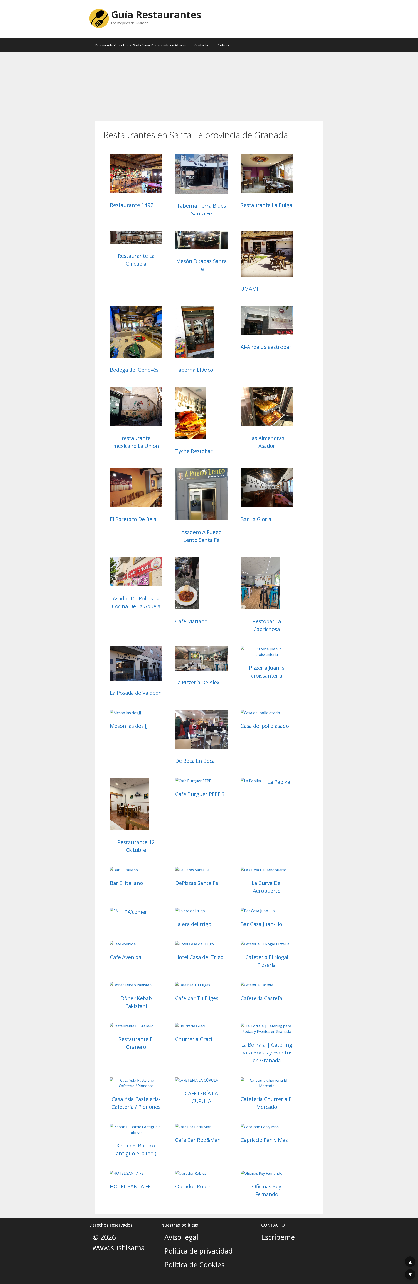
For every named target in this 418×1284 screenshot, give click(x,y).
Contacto (201, 45)
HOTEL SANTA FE (130, 1186)
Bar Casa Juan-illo (261, 924)
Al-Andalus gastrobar (266, 346)
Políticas (223, 45)
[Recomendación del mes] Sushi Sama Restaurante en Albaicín (140, 45)
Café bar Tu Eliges (196, 998)
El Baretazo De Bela (133, 519)
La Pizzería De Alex (197, 682)
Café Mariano (191, 621)
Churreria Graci (193, 1039)
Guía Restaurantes (156, 14)
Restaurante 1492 (131, 204)
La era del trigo (193, 924)
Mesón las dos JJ (129, 725)
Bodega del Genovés (134, 369)
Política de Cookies (194, 1264)
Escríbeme (278, 1237)
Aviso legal (181, 1237)
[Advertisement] (209, 84)
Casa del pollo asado (265, 725)
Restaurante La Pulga (266, 204)
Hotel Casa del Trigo (199, 957)
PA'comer (136, 911)
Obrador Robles (194, 1186)
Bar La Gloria (256, 519)
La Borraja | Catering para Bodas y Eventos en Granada (266, 1052)
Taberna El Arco (194, 369)
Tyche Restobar (194, 451)
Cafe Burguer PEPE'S (199, 794)
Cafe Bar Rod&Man (198, 1139)
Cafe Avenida (125, 957)
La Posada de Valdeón (136, 692)
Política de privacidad (198, 1251)
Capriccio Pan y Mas (264, 1139)
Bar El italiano (126, 882)
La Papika (279, 781)
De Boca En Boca (195, 760)
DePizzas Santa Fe (196, 882)
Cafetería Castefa (261, 998)
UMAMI (249, 288)
